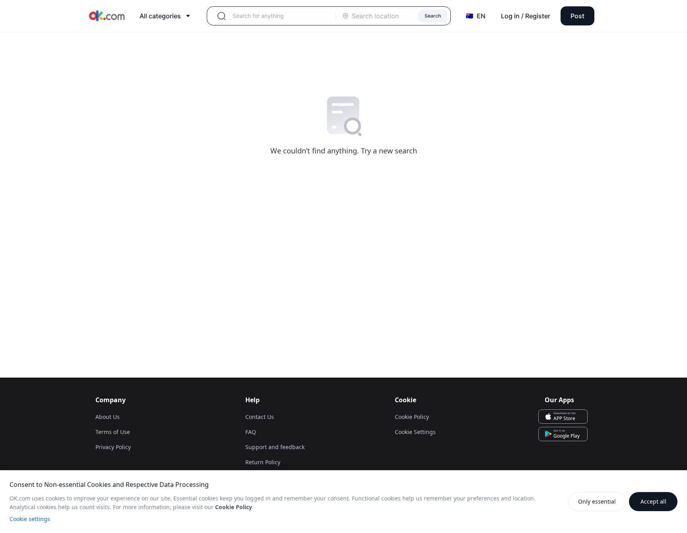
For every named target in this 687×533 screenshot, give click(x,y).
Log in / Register (525, 16)
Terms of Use (112, 432)
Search (433, 16)
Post (577, 16)
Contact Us (259, 417)
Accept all (653, 501)
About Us (107, 417)
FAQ (250, 432)
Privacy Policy (113, 447)
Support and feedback (275, 447)
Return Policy (262, 462)
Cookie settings (30, 519)
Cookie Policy (412, 417)
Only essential (597, 501)
